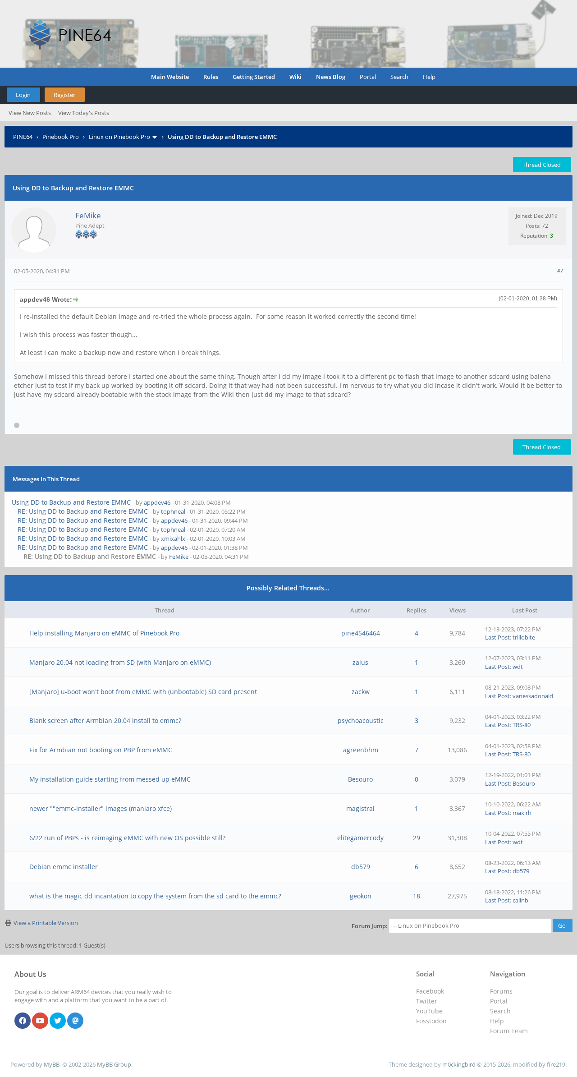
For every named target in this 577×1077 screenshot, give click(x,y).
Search (399, 77)
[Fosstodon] (75, 1021)
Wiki (295, 77)
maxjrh (522, 813)
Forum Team (509, 1030)
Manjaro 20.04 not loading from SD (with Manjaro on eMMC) (120, 662)
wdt (518, 667)
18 (416, 896)
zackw (361, 691)
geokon (360, 896)
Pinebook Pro (60, 137)
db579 (360, 866)
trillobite (524, 637)
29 (416, 837)
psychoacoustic (361, 720)
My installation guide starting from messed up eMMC (110, 779)
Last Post (497, 637)
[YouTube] (40, 1021)
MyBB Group (114, 1064)
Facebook (430, 991)
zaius (360, 662)
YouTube (429, 1011)
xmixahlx (173, 538)
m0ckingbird (459, 1064)
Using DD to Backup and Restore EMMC (71, 502)
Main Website (170, 77)
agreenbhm (360, 750)
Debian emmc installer (63, 866)
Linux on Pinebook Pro (119, 137)
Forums (501, 991)
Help (429, 77)
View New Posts (30, 113)
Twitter (426, 1001)
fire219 (556, 1064)
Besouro (360, 779)
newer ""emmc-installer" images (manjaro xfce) (100, 808)
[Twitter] (58, 1021)
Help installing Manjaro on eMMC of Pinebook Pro (104, 633)
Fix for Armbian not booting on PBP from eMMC (100, 750)
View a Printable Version (46, 923)
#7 (560, 270)
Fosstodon (431, 1021)
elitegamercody (360, 837)
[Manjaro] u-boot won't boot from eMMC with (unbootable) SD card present (143, 691)
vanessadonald (533, 696)
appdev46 (157, 502)
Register (64, 95)
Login (23, 95)
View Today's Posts (83, 113)
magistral (360, 808)
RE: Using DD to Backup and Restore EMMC (83, 511)
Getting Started (254, 77)
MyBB (52, 1064)
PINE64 (22, 137)
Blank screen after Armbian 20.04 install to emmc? (105, 720)
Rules (210, 77)
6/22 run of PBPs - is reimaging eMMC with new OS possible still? (127, 837)
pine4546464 (360, 633)
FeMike (88, 215)
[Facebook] (22, 1021)
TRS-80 (522, 725)
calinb (520, 900)
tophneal (173, 511)
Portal (368, 77)
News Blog (330, 77)
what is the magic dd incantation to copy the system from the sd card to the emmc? (155, 896)
